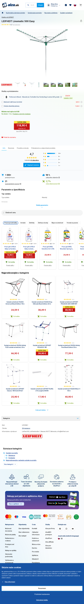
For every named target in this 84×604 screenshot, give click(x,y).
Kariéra (34, 548)
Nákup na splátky (10, 550)
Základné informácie (35, 533)
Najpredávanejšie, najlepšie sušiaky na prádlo (21, 460)
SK (62, 538)
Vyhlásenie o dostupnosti (9, 561)
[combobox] (31, 5)
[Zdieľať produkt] (81, 20)
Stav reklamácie (24, 532)
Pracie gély (10, 265)
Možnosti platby (10, 534)
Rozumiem (42, 588)
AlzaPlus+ (48, 538)
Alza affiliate (49, 542)
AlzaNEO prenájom (48, 533)
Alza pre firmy (50, 528)
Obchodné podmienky (9, 555)
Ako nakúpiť (22, 536)
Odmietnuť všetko (42, 600)
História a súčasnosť (35, 539)
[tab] (4, 148)
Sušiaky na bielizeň (66, 13)
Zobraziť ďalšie (40, 410)
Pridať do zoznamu (9, 137)
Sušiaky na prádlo (12, 453)
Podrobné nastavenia (42, 594)
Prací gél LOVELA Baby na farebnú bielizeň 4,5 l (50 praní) (10, 248)
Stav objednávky (24, 528)
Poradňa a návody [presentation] (23, 148)
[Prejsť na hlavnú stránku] (10, 5)
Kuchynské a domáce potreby (15, 13)
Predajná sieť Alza (9, 546)
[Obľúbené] (70, 5)
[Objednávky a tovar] (66, 5)
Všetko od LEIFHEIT (8, 17)
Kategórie (6, 418)
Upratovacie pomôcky (35, 13)
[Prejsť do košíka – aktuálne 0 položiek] (80, 5)
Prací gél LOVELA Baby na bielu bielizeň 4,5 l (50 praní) (29, 248)
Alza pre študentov (48, 547)
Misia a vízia (36, 544)
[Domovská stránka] (2, 13)
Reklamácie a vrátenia (9, 539)
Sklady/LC (35, 559)
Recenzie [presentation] (11, 148)
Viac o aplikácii (14, 504)
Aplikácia (35, 555)
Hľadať (40, 5)
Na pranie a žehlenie (50, 13)
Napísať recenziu (33, 165)
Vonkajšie (11, 458)
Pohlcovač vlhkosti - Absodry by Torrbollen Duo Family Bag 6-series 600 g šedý (34, 97)
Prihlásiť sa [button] (54, 6)
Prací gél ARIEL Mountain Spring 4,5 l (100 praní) (66, 248)
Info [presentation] (4, 148)
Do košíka (16, 316)
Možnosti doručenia (8, 530)
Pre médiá (35, 552)
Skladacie (11, 455)
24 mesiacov (26, 428)
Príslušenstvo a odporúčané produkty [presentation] (43, 148)
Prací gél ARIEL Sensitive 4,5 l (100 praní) (48, 248)
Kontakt (34, 528)
